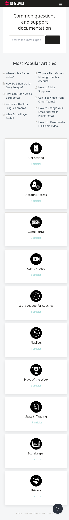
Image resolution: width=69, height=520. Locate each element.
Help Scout (48, 513)
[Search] (52, 40)
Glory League (23, 513)
